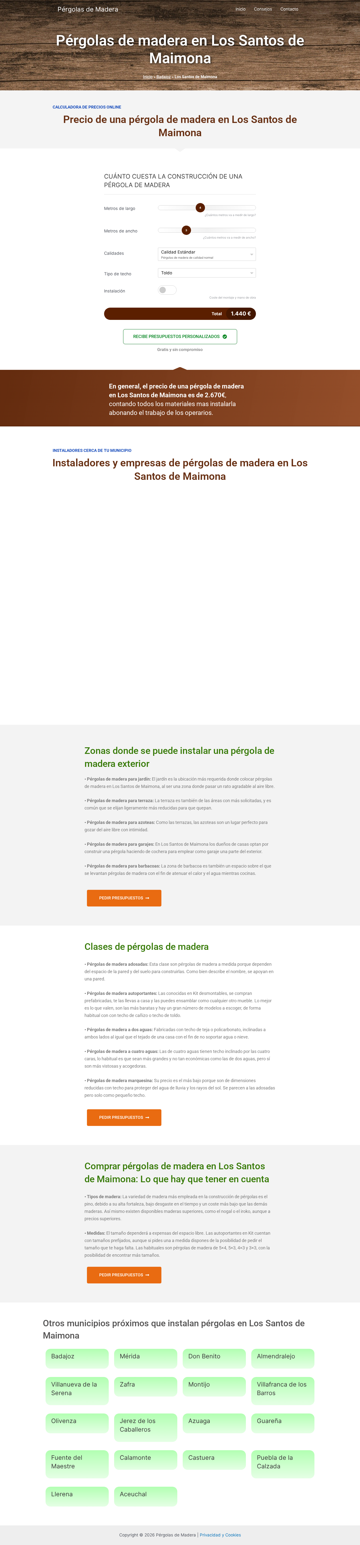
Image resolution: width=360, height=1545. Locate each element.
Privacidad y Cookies (220, 1535)
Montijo (199, 1384)
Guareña (269, 1420)
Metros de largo (119, 208)
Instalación (114, 291)
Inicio (241, 9)
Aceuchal (133, 1494)
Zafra (127, 1384)
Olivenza (63, 1420)
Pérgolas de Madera (88, 9)
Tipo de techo (117, 273)
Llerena (62, 1494)
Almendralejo (276, 1356)
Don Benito (204, 1356)
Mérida (130, 1356)
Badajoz (163, 76)
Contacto (289, 9)
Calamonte (135, 1457)
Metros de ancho (120, 231)
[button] (180, 336)
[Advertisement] (180, 528)
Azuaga (199, 1420)
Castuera (201, 1457)
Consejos (263, 9)
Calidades (114, 253)
